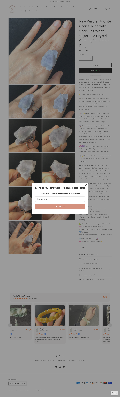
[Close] (86, 185)
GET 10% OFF (60, 206)
